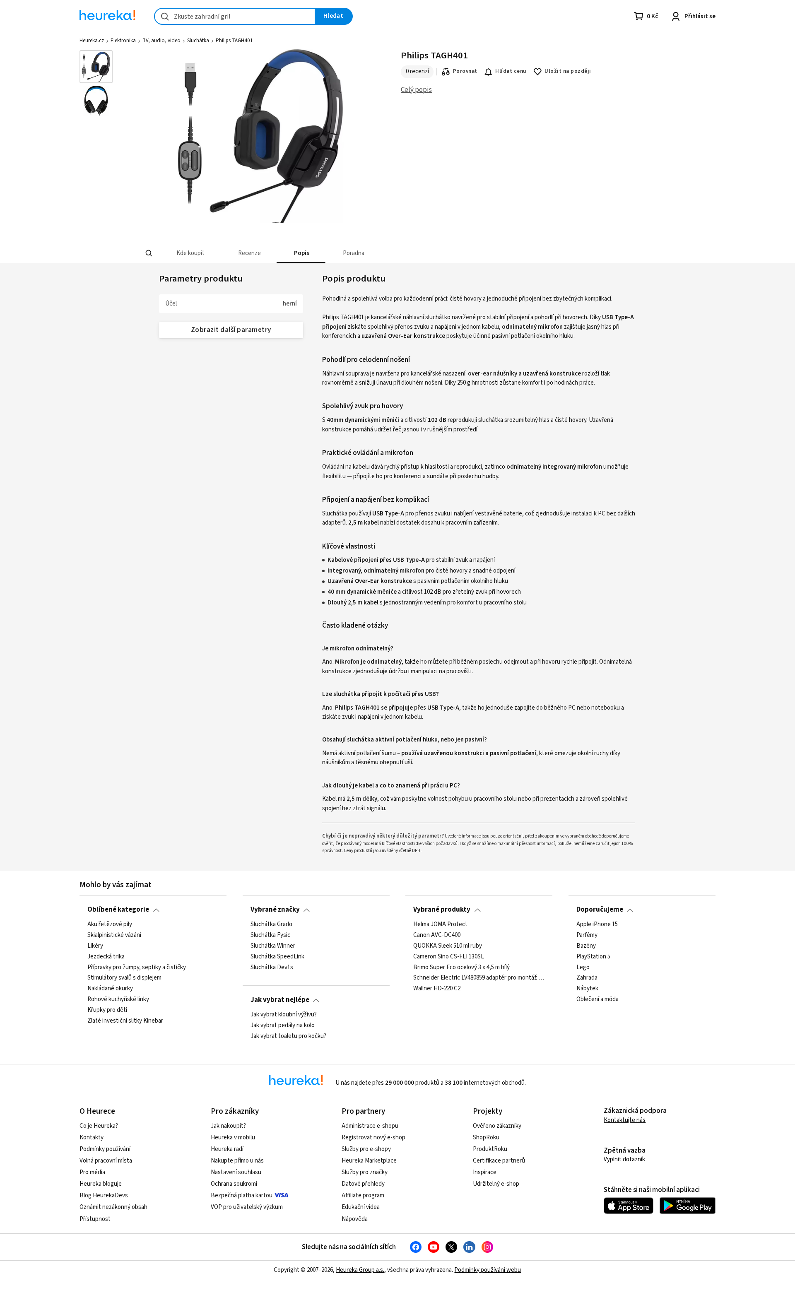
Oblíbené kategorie (118, 910)
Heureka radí (227, 1149)
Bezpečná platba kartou (241, 1195)
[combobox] (235, 16)
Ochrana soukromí (234, 1184)
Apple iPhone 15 (597, 924)
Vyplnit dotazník (624, 1159)
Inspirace (484, 1172)
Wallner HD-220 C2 (436, 989)
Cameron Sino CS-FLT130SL (448, 956)
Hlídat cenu (510, 71)
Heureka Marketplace (369, 1160)
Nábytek (587, 989)
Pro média (92, 1172)
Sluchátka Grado (271, 924)
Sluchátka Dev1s (272, 967)
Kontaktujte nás (625, 1120)
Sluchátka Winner (273, 945)
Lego (583, 967)
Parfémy (586, 935)
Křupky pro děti (107, 1010)
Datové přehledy (363, 1184)
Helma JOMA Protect (440, 924)
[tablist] (354, 253)
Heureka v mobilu (233, 1137)
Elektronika (123, 40)
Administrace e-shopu (370, 1126)
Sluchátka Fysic (270, 935)
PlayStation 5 (593, 956)
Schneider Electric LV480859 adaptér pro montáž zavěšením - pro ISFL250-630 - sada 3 (478, 978)
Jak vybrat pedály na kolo (283, 1025)
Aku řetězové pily (109, 924)
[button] (190, 253)
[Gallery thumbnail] (96, 67)
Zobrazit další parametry (231, 330)
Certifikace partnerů (499, 1160)
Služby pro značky (365, 1172)
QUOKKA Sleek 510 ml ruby (447, 945)
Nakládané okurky (110, 989)
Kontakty (92, 1137)
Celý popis (416, 90)
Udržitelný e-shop (496, 1184)
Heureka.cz (92, 40)
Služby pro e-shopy (366, 1149)
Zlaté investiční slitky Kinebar (125, 1021)
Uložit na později (567, 71)
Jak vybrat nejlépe (280, 1000)
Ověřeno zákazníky (497, 1126)
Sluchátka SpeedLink (277, 956)
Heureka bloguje (101, 1184)
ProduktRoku (490, 1149)
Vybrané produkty (441, 910)
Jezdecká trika (106, 956)
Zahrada (586, 978)
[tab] (190, 253)
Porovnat (465, 71)
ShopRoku (486, 1137)
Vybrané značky (275, 910)
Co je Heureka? (99, 1126)
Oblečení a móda (597, 999)
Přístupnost (95, 1219)
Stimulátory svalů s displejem (124, 978)
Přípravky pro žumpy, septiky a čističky (136, 967)
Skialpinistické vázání (114, 935)
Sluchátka (198, 40)
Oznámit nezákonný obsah (113, 1207)
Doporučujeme (599, 910)
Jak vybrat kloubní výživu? (284, 1015)
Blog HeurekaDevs (104, 1195)
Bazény (586, 945)
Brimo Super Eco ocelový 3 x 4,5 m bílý (461, 967)
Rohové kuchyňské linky (118, 999)
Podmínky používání (105, 1149)
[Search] (149, 253)
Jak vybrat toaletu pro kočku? (288, 1036)
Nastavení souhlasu (236, 1172)
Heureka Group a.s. (360, 1270)
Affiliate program (363, 1195)
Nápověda (355, 1219)
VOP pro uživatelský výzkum (247, 1207)
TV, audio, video (161, 40)
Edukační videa (361, 1207)
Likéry (95, 945)
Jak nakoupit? (228, 1126)
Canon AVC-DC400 (436, 935)
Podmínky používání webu (487, 1270)
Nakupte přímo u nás (237, 1160)
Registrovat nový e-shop (373, 1137)
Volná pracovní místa (106, 1160)
